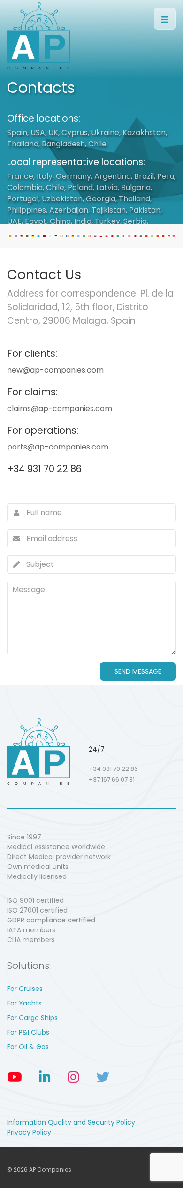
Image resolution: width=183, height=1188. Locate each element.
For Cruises (25, 988)
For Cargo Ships (32, 1017)
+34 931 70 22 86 (44, 468)
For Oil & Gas (28, 1046)
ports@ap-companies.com (57, 447)
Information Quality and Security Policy (71, 1122)
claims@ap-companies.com (59, 408)
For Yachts (24, 1003)
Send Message (137, 671)
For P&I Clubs (28, 1032)
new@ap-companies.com (55, 370)
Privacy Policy (29, 1132)
